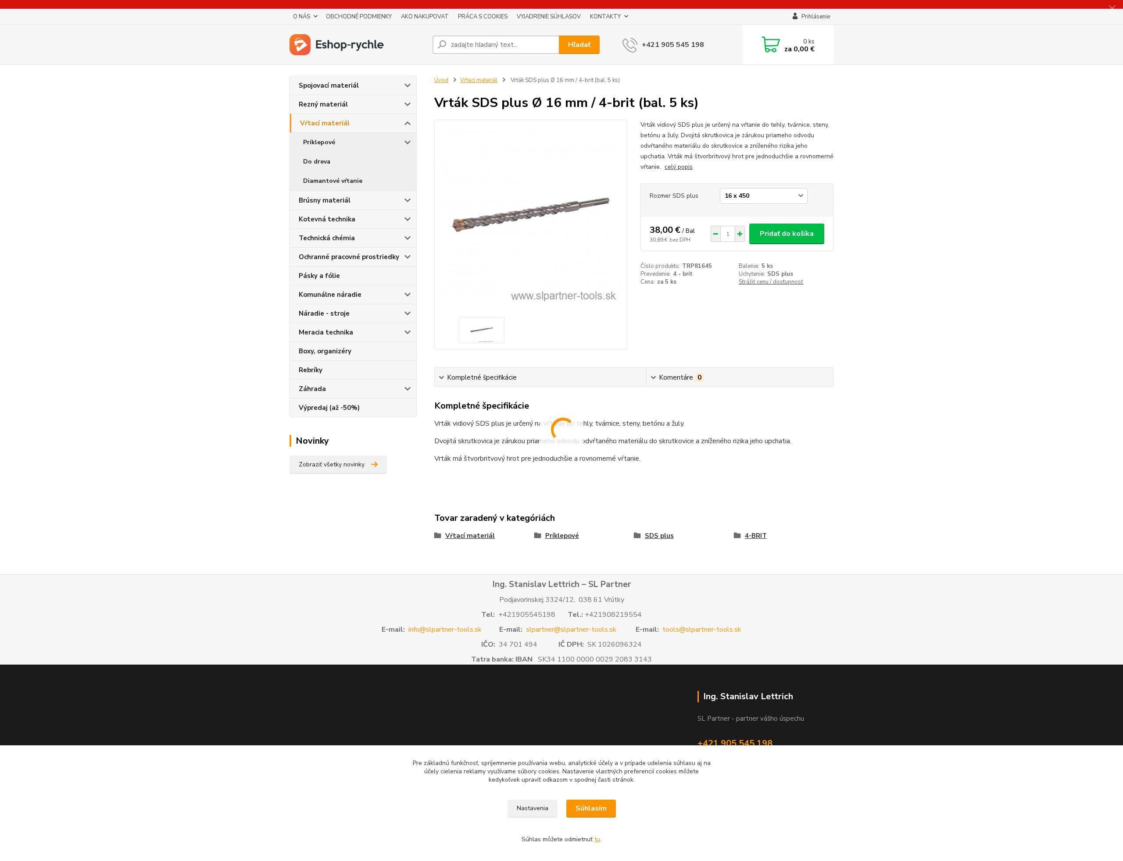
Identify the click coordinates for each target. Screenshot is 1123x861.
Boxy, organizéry (325, 351)
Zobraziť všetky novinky (332, 464)
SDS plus (659, 535)
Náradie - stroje (324, 313)
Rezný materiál (323, 104)
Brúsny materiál (324, 200)
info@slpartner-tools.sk (445, 629)
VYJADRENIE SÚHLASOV (549, 17)
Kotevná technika (327, 219)
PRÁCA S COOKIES (483, 17)
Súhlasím (591, 808)
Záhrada (312, 388)
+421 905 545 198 (673, 45)
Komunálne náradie (330, 294)
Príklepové (319, 142)
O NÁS (301, 17)
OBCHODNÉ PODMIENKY (359, 17)
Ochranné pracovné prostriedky (349, 257)
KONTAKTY (605, 17)
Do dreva (316, 161)
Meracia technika (326, 332)
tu (597, 839)
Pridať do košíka (787, 233)
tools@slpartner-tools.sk (701, 629)
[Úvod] (358, 44)
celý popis (679, 167)
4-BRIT (756, 535)
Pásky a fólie (319, 275)
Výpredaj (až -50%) (329, 407)
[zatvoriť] (1112, 9)
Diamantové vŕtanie (332, 181)
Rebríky (310, 370)
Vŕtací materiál (325, 123)
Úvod (441, 80)
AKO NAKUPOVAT (425, 17)
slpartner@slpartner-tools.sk (571, 629)
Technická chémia (327, 238)
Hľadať (579, 45)
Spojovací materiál (329, 85)
